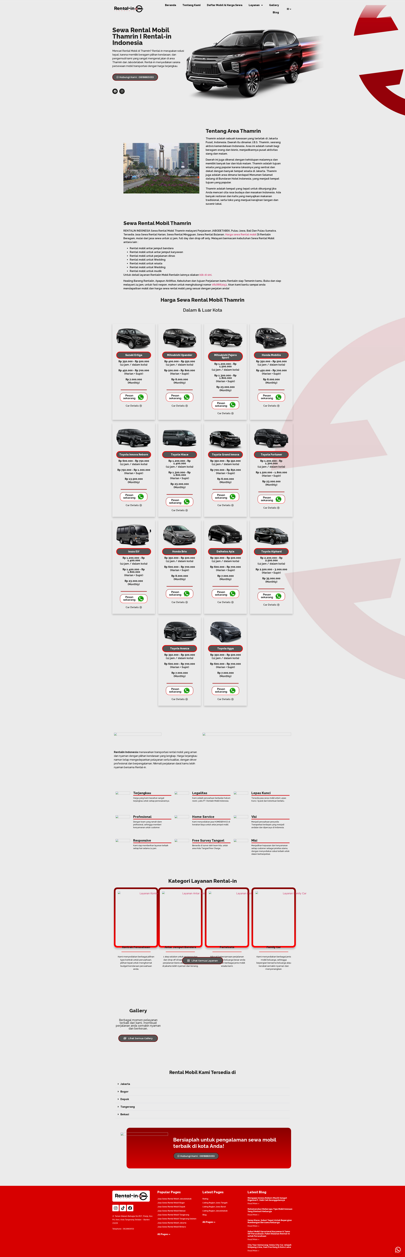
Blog (276, 12)
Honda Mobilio (271, 355)
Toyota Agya (225, 648)
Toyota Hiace (179, 454)
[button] (202, 1084)
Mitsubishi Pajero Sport (225, 356)
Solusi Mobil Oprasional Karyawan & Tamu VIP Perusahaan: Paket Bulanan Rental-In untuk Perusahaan (269, 1233)
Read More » (253, 1203)
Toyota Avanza (179, 648)
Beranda (170, 5)
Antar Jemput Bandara (180, 947)
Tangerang (127, 1106)
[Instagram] (122, 91)
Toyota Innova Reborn (133, 454)
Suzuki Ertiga (133, 355)
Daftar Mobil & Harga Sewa (224, 5)
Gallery (274, 5)
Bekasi (124, 1114)
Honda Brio (179, 551)
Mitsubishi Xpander (179, 355)
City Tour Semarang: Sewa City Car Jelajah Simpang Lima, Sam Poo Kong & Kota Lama (269, 1246)
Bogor (124, 1091)
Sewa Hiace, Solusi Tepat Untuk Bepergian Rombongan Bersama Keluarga (270, 1221)
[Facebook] (115, 91)
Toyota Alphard (271, 551)
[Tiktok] (123, 1208)
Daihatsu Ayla (225, 551)
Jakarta (125, 1084)
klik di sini (205, 274)
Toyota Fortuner (271, 454)
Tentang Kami (191, 5)
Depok (124, 1099)
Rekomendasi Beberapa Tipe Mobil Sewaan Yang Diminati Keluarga (270, 1210)
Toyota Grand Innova (225, 454)
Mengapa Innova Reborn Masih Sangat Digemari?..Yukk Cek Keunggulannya (267, 1199)
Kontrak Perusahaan (136, 947)
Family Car (274, 947)
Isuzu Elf (133, 551)
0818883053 (219, 284)
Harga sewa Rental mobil (240, 234)
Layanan (254, 5)
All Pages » (163, 1234)
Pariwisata (227, 947)
